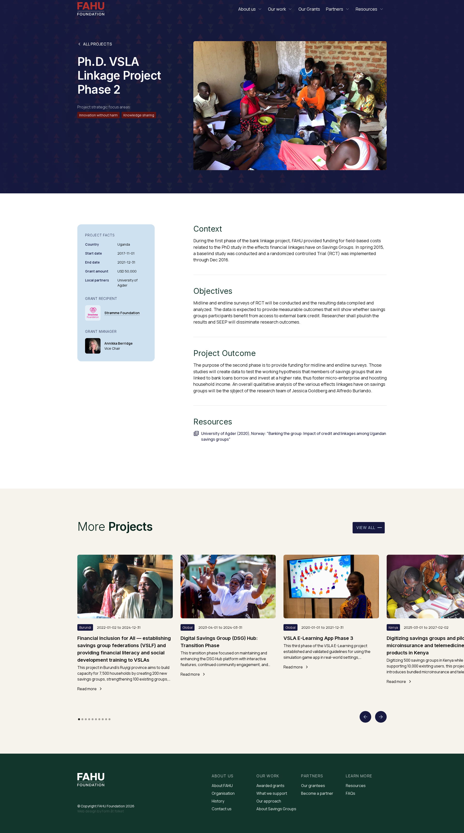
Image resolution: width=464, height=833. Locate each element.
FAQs (350, 793)
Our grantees (313, 785)
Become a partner (317, 793)
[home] (90, 9)
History (218, 801)
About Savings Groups (276, 808)
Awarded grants (270, 785)
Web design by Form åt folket (100, 811)
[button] (250, 9)
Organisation (223, 793)
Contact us (222, 808)
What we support (271, 793)
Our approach (268, 801)
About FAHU (222, 785)
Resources (356, 785)
